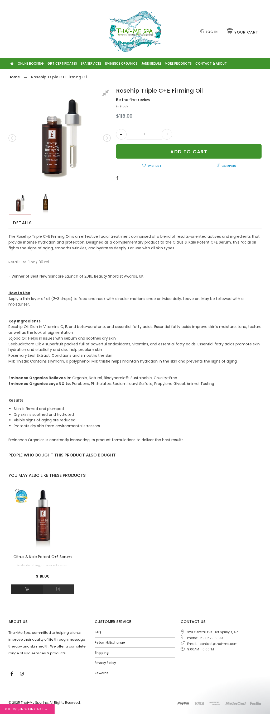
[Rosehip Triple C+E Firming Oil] (45, 203)
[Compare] (58, 589)
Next (106, 138)
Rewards (101, 673)
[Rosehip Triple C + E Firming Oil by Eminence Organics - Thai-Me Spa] (19, 203)
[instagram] (22, 673)
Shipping (102, 652)
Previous (12, 138)
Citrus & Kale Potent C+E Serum (42, 556)
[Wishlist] (17, 492)
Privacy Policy (105, 662)
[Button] (27, 589)
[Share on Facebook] (117, 178)
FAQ (98, 632)
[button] (121, 134)
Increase (167, 134)
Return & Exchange (110, 642)
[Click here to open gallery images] (106, 93)
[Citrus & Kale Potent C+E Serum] (42, 517)
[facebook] (12, 673)
